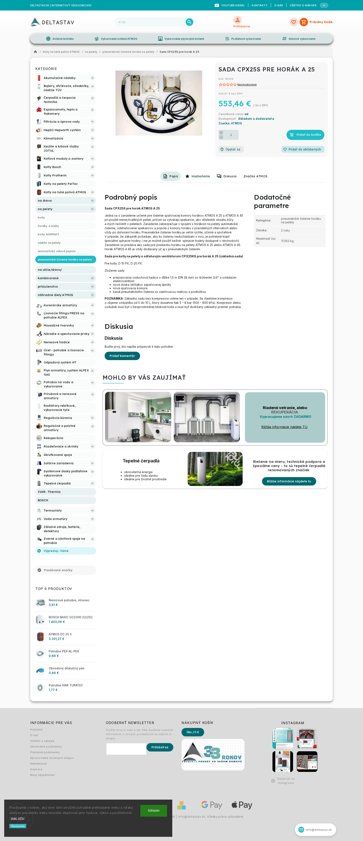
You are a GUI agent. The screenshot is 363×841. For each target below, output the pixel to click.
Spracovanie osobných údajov (52, 757)
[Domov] (36, 52)
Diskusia (230, 176)
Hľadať (189, 22)
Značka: (230, 123)
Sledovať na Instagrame (286, 780)
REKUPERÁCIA (284, 412)
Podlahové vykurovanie (243, 38)
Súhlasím (153, 810)
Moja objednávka (42, 775)
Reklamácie (38, 763)
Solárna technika (60, 38)
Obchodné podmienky (46, 746)
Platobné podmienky (45, 752)
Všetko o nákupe (42, 740)
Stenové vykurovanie (299, 38)
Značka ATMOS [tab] (255, 176)
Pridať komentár (122, 356)
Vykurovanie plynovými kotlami (181, 38)
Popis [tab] (174, 176)
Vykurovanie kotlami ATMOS (115, 38)
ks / (193, 732)
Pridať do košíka (308, 135)
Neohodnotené (247, 84)
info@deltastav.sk (191, 816)
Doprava (36, 769)
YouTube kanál (233, 5)
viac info (17, 818)
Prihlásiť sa (159, 747)
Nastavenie (18, 826)
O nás (278, 5)
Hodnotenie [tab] (201, 176)
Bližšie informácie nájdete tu (289, 481)
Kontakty (260, 5)
